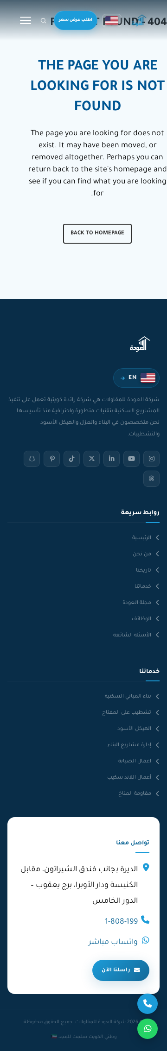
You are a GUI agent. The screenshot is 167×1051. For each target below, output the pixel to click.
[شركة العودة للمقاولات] (139, 20)
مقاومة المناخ (134, 794)
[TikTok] (72, 459)
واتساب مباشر (113, 942)
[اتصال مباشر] (147, 1004)
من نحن (142, 554)
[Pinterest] (52, 459)
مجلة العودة (136, 603)
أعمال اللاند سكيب (129, 777)
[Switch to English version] (112, 20)
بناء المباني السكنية (128, 696)
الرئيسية (141, 538)
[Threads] (151, 479)
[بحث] (43, 20)
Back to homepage (97, 234)
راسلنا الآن (116, 970)
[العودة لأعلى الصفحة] (18, 1037)
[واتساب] (147, 1029)
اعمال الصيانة (134, 761)
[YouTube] (131, 459)
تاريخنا (143, 570)
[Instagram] (151, 459)
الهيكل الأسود (134, 729)
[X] (92, 459)
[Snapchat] (32, 459)
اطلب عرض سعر (75, 20)
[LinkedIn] (111, 459)
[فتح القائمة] (25, 20)
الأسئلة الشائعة (132, 635)
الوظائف (141, 619)
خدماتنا (143, 587)
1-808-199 (121, 922)
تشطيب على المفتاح (126, 713)
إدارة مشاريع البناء (129, 745)
